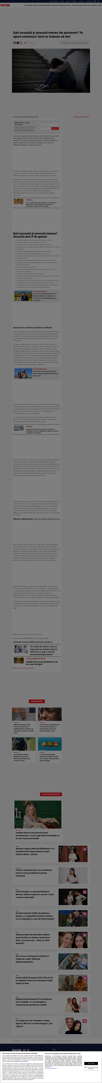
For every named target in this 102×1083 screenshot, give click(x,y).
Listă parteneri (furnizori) (51, 1068)
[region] (51, 1067)
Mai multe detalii (23, 1061)
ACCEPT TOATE (91, 1063)
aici (7, 1073)
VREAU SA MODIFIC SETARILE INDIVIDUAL (91, 1068)
